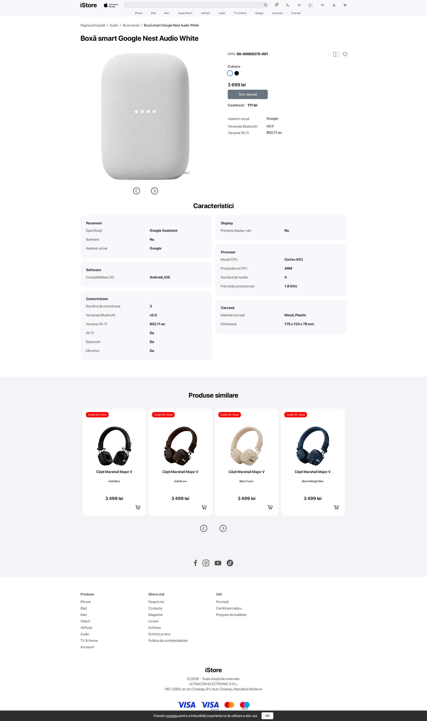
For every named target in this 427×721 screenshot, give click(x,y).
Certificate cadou (229, 608)
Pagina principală (93, 25)
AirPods (205, 13)
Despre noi (156, 602)
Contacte (155, 608)
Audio (222, 13)
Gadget (259, 13)
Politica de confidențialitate (168, 640)
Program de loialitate (231, 615)
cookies (171, 716)
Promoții (295, 13)
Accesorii (277, 13)
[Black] (236, 73)
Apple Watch (185, 13)
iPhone (138, 13)
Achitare (154, 628)
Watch (85, 621)
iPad (153, 13)
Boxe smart (131, 25)
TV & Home (240, 13)
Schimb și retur (159, 634)
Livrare (153, 621)
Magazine (155, 615)
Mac (166, 13)
